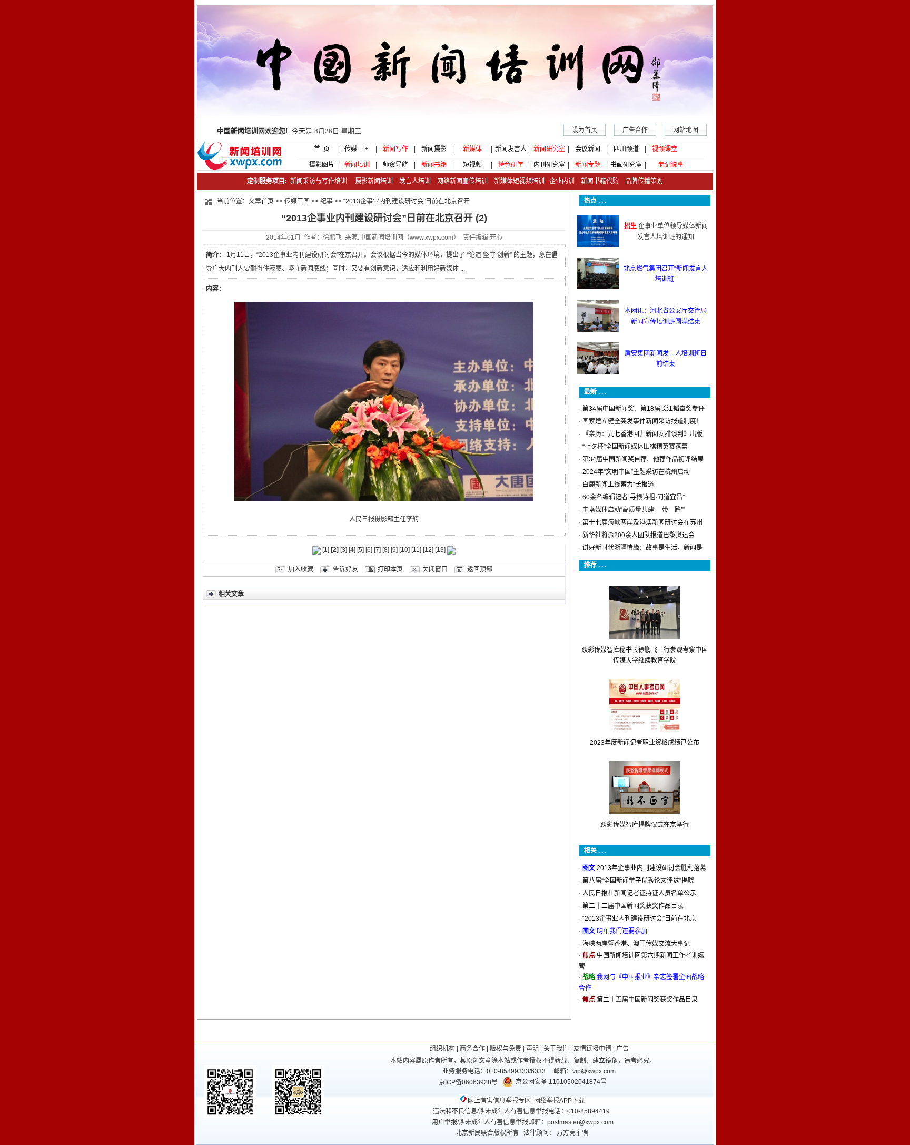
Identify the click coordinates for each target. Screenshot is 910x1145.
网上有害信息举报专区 (499, 1100)
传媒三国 (357, 149)
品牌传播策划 (641, 181)
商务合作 (472, 1048)
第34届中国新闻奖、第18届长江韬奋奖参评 (643, 408)
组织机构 (442, 1048)
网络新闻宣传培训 (462, 181)
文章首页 (261, 201)
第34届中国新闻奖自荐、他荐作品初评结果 (643, 459)
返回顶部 (479, 569)
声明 (532, 1048)
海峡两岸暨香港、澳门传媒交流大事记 (636, 943)
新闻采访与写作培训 (318, 181)
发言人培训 (415, 181)
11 (416, 550)
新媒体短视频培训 (519, 181)
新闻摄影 (434, 149)
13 (440, 550)
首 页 (319, 149)
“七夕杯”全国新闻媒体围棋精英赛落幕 (635, 446)
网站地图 (685, 130)
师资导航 (395, 165)
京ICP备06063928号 (468, 1082)
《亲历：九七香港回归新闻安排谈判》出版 (642, 434)
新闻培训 (357, 165)
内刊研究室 (549, 165)
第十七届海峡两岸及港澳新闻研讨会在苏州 (642, 522)
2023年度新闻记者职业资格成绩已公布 (644, 742)
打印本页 (390, 569)
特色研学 (510, 165)
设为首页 (584, 130)
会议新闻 (587, 149)
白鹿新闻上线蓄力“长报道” (619, 484)
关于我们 (556, 1048)
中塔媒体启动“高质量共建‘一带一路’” (633, 510)
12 (428, 550)
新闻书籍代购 (597, 181)
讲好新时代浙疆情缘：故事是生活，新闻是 (642, 547)
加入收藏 (300, 569)
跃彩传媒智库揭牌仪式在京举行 (644, 824)
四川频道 (626, 149)
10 (404, 550)
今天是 (289, 131)
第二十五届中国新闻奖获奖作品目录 (647, 999)
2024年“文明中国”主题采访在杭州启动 (636, 472)
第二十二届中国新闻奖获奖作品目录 (633, 906)
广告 (622, 1048)
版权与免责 (505, 1048)
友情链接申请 (592, 1048)
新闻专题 (587, 165)
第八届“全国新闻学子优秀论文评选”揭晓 (638, 880)
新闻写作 (395, 149)
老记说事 (671, 165)
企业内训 (560, 181)
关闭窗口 (435, 569)
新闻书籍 (434, 165)
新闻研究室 (549, 149)
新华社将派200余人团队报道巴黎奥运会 (638, 535)
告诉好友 (345, 569)
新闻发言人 (511, 149)
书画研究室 (626, 165)
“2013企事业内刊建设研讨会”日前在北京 (639, 918)
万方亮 (566, 1133)
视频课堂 (664, 149)
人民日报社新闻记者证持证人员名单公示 (639, 893)
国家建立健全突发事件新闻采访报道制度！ (642, 421)
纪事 (326, 201)
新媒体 (472, 149)
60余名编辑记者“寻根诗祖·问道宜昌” (633, 497)
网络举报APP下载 (559, 1100)
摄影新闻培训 (374, 181)
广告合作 (635, 130)
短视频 (472, 165)
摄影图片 (318, 165)
